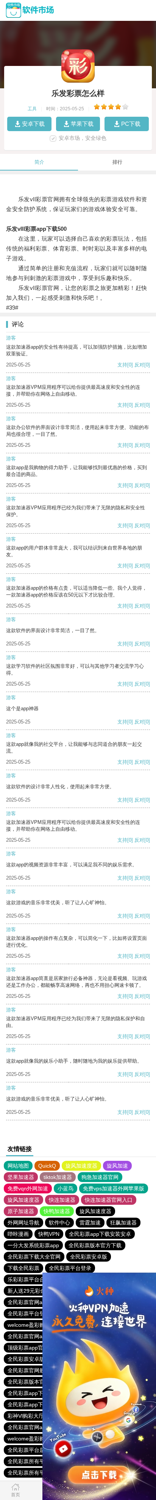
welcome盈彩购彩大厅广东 (39, 1325)
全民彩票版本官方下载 (95, 1245)
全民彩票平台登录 (70, 1268)
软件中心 (59, 1223)
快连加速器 (62, 1200)
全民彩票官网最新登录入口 (39, 1370)
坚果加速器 (21, 1177)
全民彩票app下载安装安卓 (100, 1234)
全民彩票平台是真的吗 (34, 1450)
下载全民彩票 (23, 1268)
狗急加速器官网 (100, 1177)
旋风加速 (117, 1166)
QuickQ (47, 1166)
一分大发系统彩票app (33, 1245)
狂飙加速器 (123, 1223)
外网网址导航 (23, 1223)
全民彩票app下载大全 (33, 1393)
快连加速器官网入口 (109, 1200)
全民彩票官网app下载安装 (39, 1302)
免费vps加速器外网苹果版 (113, 1188)
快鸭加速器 (57, 1211)
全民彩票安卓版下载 (31, 1359)
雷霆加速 (90, 1223)
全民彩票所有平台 (29, 1461)
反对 (139, 365)
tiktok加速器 (58, 1177)
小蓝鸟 (65, 1188)
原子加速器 (21, 1211)
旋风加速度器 (81, 1166)
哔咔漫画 (18, 1234)
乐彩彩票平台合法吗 (31, 1279)
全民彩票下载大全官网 (34, 1257)
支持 (122, 365)
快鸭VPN (48, 1234)
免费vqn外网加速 (28, 1188)
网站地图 (18, 1166)
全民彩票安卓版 (88, 1257)
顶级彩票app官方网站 (33, 1348)
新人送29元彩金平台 (32, 1291)
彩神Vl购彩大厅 (26, 1416)
